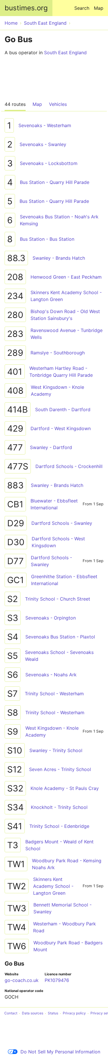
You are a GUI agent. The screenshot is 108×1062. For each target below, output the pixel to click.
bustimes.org (26, 8)
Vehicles (58, 104)
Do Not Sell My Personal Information (60, 1052)
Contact (10, 1013)
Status (53, 1013)
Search (81, 8)
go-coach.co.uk (22, 980)
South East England (65, 52)
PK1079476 (57, 980)
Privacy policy (74, 1013)
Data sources (32, 1013)
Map (98, 8)
